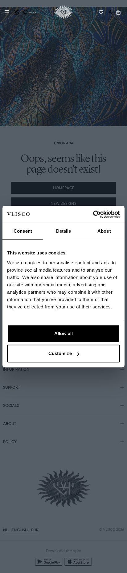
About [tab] (104, 231)
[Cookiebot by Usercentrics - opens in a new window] (93, 214)
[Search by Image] (16, 12)
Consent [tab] (23, 231)
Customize (60, 353)
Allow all (63, 333)
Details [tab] (63, 231)
